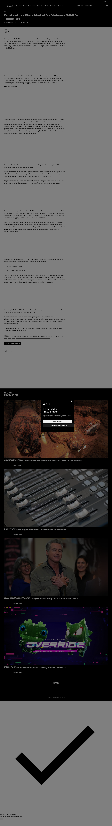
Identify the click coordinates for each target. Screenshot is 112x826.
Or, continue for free (57, 429)
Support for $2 (57, 421)
